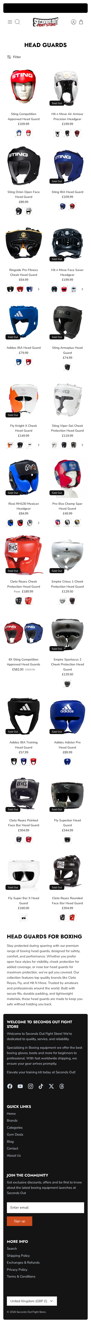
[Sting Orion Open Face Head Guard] (23, 166)
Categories (15, 1127)
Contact (12, 1148)
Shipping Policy (18, 1255)
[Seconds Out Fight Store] (45, 22)
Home (11, 1113)
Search (12, 1248)
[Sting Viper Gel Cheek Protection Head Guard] (67, 399)
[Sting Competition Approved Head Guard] (23, 88)
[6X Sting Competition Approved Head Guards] (23, 633)
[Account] (71, 22)
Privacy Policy (17, 1269)
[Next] (81, 8)
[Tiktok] (41, 1086)
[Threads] (62, 1086)
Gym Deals (15, 1134)
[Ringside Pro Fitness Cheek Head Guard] (23, 243)
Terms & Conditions (21, 1276)
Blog (10, 1141)
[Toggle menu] (10, 22)
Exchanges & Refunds (23, 1262)
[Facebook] (10, 1086)
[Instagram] (30, 1086)
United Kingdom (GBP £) (28, 1301)
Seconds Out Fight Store (31, 1312)
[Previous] (9, 8)
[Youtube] (20, 1086)
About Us (14, 1155)
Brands (12, 1120)
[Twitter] (51, 1086)
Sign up (19, 1221)
